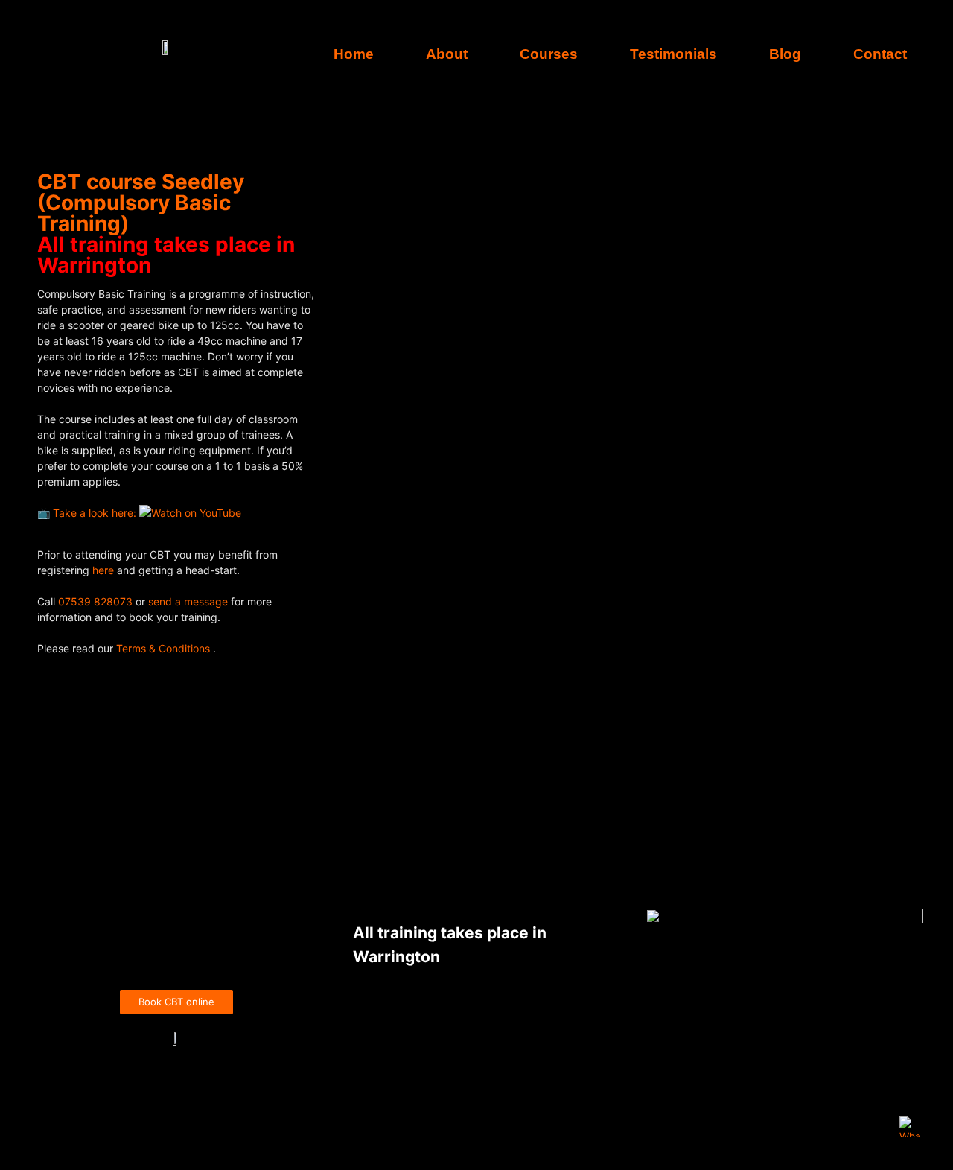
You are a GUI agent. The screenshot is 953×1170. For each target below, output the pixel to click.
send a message (188, 601)
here (104, 570)
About (447, 54)
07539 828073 (95, 601)
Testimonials (673, 54)
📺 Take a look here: (88, 512)
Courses (549, 54)
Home (354, 54)
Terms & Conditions (164, 648)
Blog (785, 54)
